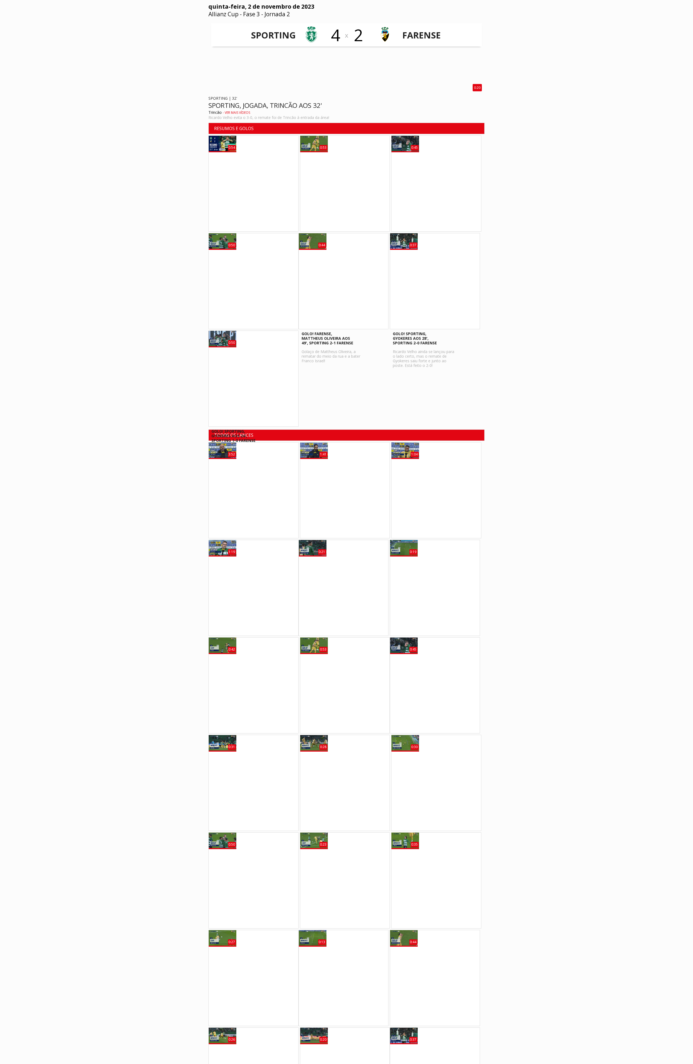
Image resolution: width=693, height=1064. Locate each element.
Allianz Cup (223, 14)
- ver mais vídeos (236, 112)
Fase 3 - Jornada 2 (266, 14)
